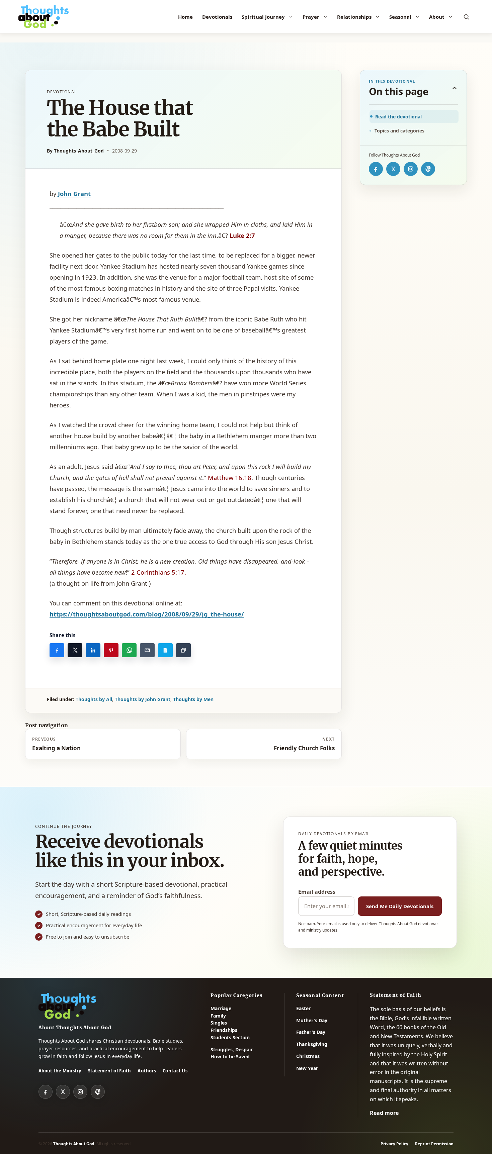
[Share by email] (147, 650)
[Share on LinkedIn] (93, 650)
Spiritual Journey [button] (263, 16)
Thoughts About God (73, 1144)
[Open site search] (466, 16)
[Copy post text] (165, 650)
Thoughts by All (94, 699)
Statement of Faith (109, 1071)
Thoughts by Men (193, 699)
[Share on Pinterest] (111, 650)
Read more (384, 1113)
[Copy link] (183, 650)
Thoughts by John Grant (142, 699)
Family (218, 1016)
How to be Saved (230, 1056)
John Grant (74, 193)
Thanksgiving (311, 1044)
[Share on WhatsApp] (129, 650)
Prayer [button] (311, 16)
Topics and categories (399, 130)
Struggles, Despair (232, 1049)
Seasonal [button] (400, 16)
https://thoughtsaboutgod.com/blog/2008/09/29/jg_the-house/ (147, 614)
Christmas (308, 1056)
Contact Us (175, 1071)
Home (185, 16)
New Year (307, 1068)
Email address (316, 891)
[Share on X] (75, 650)
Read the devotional (398, 116)
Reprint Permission (434, 1144)
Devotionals (217, 16)
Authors (147, 1071)
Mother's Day (311, 1020)
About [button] (436, 16)
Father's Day (310, 1032)
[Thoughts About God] (43, 16)
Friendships (224, 1030)
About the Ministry (59, 1071)
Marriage (221, 1008)
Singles (219, 1023)
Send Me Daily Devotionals (399, 906)
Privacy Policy (394, 1144)
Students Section (230, 1037)
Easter (303, 1008)
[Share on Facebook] (57, 650)
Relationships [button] (354, 16)
